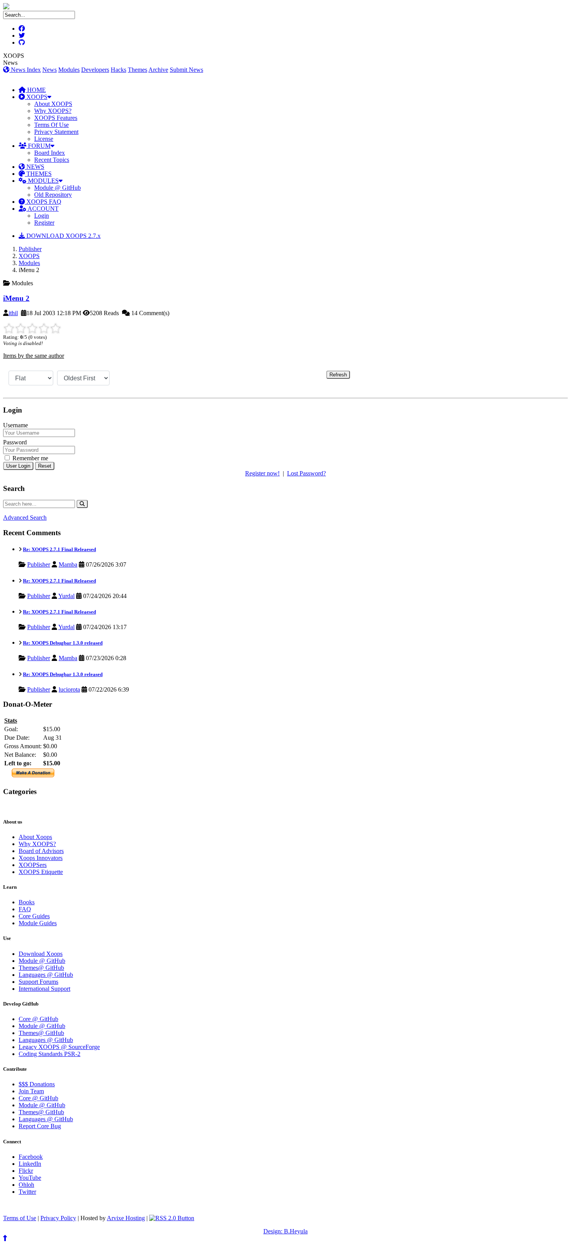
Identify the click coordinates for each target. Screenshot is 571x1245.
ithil (13, 313)
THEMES (38, 173)
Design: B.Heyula (285, 1231)
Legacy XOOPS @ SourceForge (59, 1047)
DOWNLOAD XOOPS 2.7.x (63, 235)
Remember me (29, 458)
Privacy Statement (56, 131)
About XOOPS (53, 104)
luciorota (69, 689)
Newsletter (39, 806)
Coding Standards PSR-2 (49, 1054)
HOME (36, 90)
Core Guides (34, 916)
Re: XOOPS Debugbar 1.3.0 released (63, 643)
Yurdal (66, 596)
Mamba (68, 564)
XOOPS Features (55, 117)
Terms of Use (19, 1218)
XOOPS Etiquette (41, 872)
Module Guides (38, 923)
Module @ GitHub (57, 187)
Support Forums (38, 981)
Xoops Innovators (41, 858)
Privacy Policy (58, 1218)
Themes (137, 69)
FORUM (38, 145)
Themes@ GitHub (41, 967)
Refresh (338, 375)
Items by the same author (33, 355)
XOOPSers (33, 865)
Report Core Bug (40, 1126)
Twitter (27, 1191)
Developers (95, 69)
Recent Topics (51, 159)
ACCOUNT (42, 208)
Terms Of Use (51, 124)
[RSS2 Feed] (171, 1218)
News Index (25, 69)
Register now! (262, 473)
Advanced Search (25, 517)
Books (27, 902)
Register (44, 222)
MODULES (42, 180)
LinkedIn (30, 1163)
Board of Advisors (41, 851)
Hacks (118, 69)
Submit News (186, 69)
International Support (44, 988)
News (49, 69)
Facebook (31, 1156)
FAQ (25, 909)
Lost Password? (306, 473)
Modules (69, 69)
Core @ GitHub (38, 1019)
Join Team (31, 1091)
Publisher (30, 249)
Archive (158, 69)
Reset (44, 466)
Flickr (26, 1170)
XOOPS (36, 97)
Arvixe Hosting (126, 1218)
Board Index (49, 152)
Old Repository (53, 194)
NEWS (34, 166)
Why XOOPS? (52, 111)
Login (41, 215)
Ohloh (26, 1184)
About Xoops (35, 837)
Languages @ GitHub (46, 974)
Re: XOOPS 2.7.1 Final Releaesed (59, 549)
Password (15, 442)
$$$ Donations (37, 1084)
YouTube (30, 1177)
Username (15, 425)
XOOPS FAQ (43, 201)
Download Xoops (41, 953)
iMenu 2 (16, 298)
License (43, 138)
